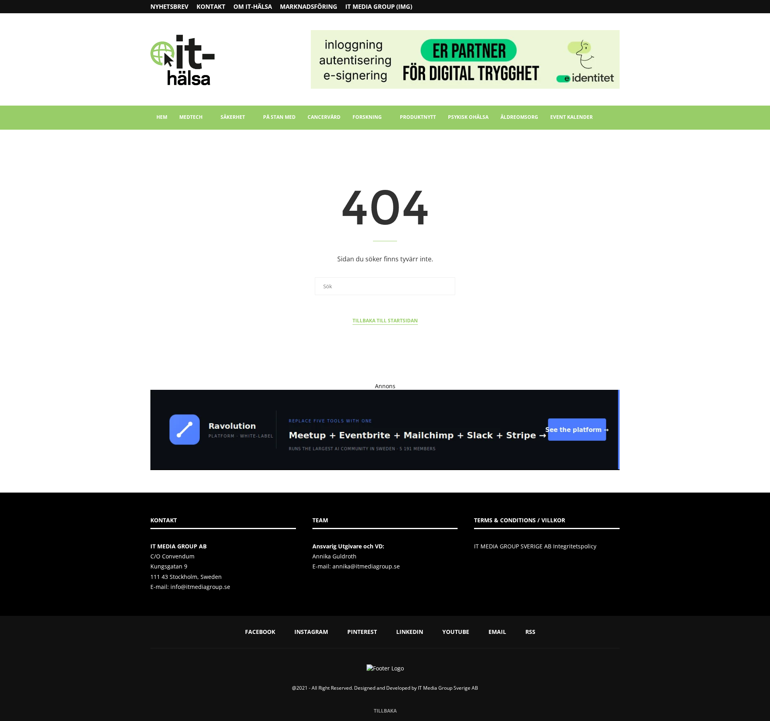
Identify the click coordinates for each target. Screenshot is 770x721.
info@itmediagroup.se (200, 587)
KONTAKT (211, 6)
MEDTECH (191, 117)
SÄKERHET (233, 117)
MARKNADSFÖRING (308, 6)
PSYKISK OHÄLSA (468, 117)
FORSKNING (367, 117)
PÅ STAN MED (279, 117)
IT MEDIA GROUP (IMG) (378, 6)
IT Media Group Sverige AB (448, 687)
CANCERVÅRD (324, 117)
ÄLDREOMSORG (519, 117)
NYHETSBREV (169, 6)
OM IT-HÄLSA (252, 6)
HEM (161, 117)
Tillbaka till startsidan (385, 320)
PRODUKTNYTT (418, 117)
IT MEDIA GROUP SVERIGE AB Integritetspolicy (535, 546)
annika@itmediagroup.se (366, 566)
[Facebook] (586, 6)
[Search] (616, 117)
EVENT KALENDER (571, 117)
